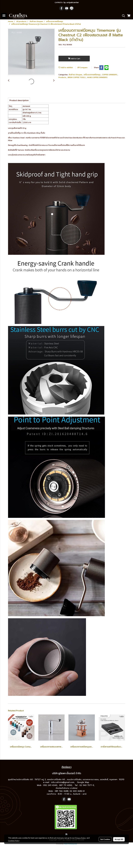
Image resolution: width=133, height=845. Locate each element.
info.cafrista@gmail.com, (63, 782)
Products (62, 77)
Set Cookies (105, 839)
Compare (83, 67)
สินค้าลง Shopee (75, 74)
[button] (122, 15)
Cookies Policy (13, 840)
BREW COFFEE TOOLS (77, 77)
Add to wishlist (66, 67)
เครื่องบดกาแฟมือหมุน (92, 74)
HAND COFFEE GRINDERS (97, 77)
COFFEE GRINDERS (110, 74)
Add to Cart (75, 58)
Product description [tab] (19, 100)
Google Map (83, 782)
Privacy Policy (80, 838)
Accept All (119, 839)
